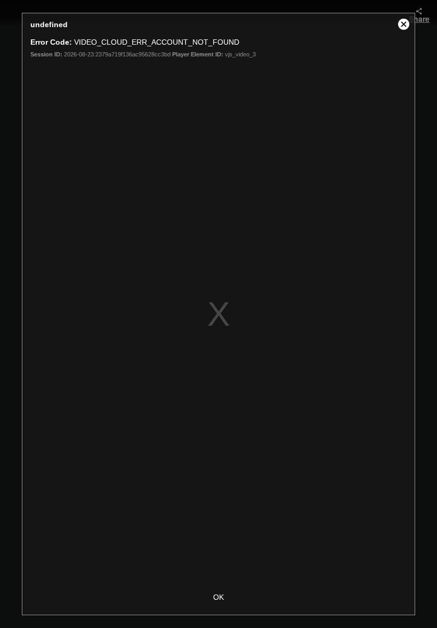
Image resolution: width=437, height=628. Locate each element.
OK (218, 597)
